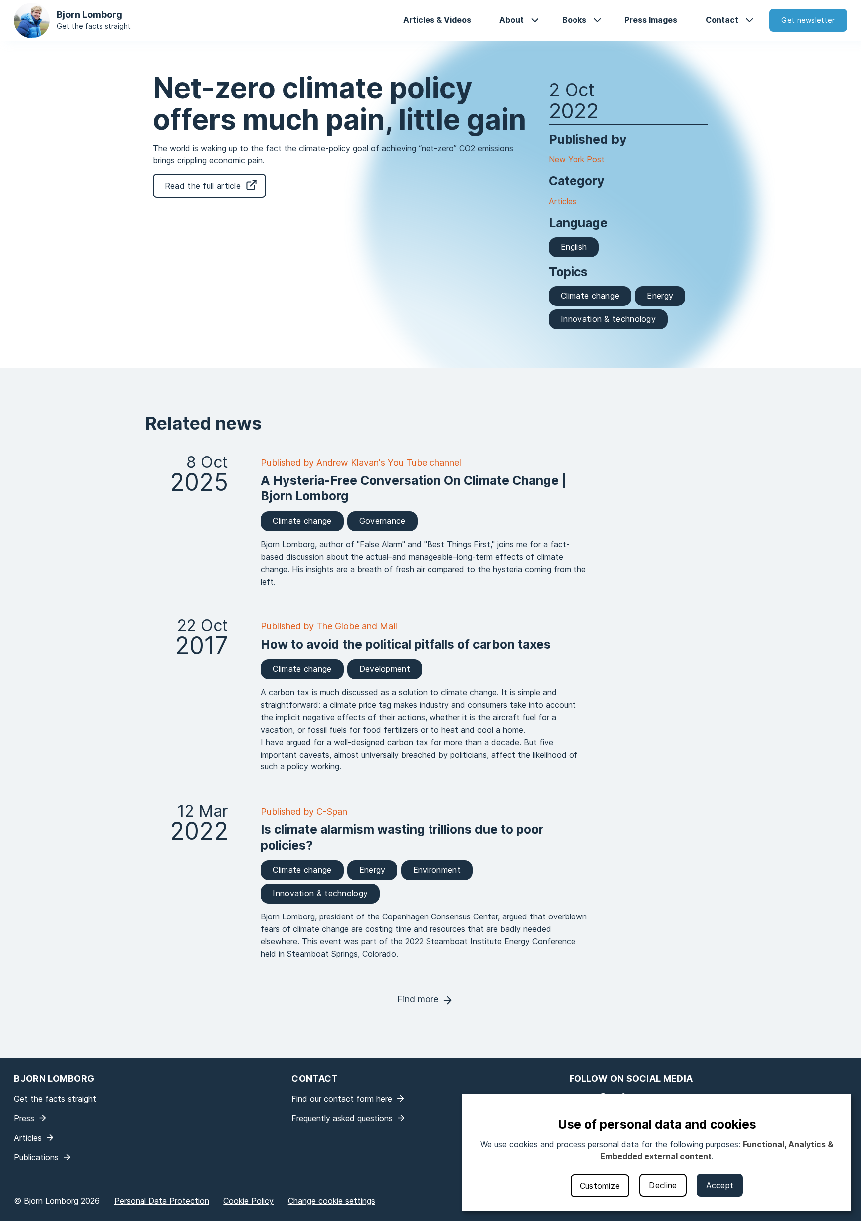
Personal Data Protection (161, 1201)
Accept (720, 1185)
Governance (382, 521)
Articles (562, 201)
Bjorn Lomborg (89, 14)
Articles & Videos (437, 20)
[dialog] (656, 1152)
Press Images (650, 20)
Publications (36, 1157)
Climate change (590, 296)
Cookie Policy (248, 1201)
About (511, 20)
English (574, 247)
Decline (663, 1185)
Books (574, 20)
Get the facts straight (94, 26)
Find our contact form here (341, 1099)
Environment (437, 870)
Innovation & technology (608, 319)
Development (384, 669)
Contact (722, 20)
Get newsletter (808, 20)
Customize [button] (600, 1186)
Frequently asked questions (342, 1118)
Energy (660, 296)
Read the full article (203, 186)
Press (24, 1118)
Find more (417, 999)
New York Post (577, 159)
